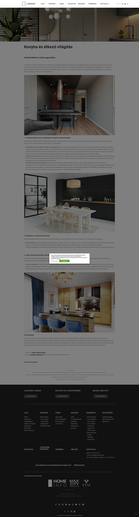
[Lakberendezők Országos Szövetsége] (29, 3)
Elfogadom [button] (64, 261)
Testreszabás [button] (54, 261)
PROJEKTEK (72, 4)
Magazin (81, 4)
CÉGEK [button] (61, 4)
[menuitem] (43, 4)
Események (92, 4)
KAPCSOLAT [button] (104, 4)
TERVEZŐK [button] (51, 4)
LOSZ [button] (42, 4)
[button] (118, 4)
